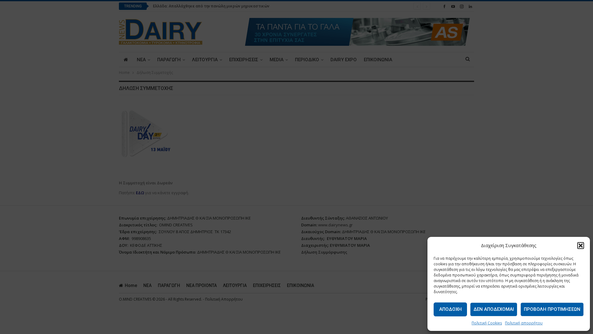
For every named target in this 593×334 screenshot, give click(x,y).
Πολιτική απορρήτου (524, 323)
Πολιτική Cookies (487, 323)
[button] (581, 245)
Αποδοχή (450, 309)
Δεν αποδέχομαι (493, 309)
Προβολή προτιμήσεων (552, 309)
